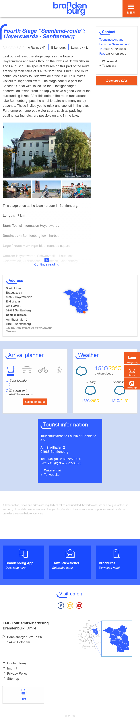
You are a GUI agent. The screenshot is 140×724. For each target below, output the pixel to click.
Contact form (16, 663)
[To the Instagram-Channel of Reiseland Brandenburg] (70, 605)
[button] (132, 383)
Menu (131, 12)
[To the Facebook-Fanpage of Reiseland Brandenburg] (60, 605)
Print (23, 699)
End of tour (13, 301)
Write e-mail (52, 470)
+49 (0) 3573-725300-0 (64, 458)
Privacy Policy (17, 673)
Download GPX (116, 80)
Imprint (12, 668)
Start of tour (13, 288)
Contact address (16, 315)
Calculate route (35, 402)
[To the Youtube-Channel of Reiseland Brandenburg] (79, 605)
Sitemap (13, 678)
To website (51, 474)
